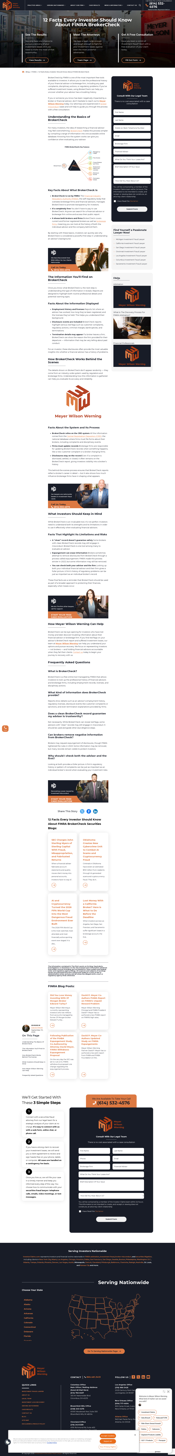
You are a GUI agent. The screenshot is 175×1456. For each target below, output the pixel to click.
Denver (55, 1262)
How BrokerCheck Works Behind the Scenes (31, 1056)
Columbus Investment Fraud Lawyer (131, 260)
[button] (8, 1442)
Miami (54, 1259)
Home (23, 72)
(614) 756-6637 (77, 1393)
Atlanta (26, 1262)
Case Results (94, 5)
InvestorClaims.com (31, 1257)
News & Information (113, 5)
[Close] (135, 1435)
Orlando (40, 1262)
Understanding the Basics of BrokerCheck (33, 1043)
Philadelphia (131, 1259)
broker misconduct (123, 1257)
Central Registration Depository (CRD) (84, 436)
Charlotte (124, 1262)
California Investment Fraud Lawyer (130, 243)
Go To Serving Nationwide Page (103, 1351)
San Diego (107, 1259)
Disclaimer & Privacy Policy (33, 1424)
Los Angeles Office (123, 1385)
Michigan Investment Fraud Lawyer (130, 239)
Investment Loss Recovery (33, 1402)
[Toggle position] (164, 1391)
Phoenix (48, 1262)
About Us (26, 1395)
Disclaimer (134, 201)
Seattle (115, 1259)
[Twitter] (82, 811)
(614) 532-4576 (157, 5)
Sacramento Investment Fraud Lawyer (131, 264)
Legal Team (26, 1398)
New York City (45, 1259)
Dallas (86, 1259)
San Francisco (96, 1259)
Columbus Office (83, 1387)
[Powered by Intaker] (158, 1451)
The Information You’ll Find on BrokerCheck (33, 1049)
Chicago (72, 1259)
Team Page (82, 60)
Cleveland (96, 1262)
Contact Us (132, 5)
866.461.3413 (93, 1377)
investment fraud (107, 1257)
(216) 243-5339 (76, 1425)
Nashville (139, 1262)
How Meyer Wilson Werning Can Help (32, 1069)
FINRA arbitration (92, 1257)
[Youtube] (148, 1377)
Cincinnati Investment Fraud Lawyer (130, 252)
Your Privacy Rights (108, 1447)
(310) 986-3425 (121, 1388)
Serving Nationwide (55, 5)
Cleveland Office (78, 1422)
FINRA (34, 72)
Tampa (33, 1262)
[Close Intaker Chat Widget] (168, 1391)
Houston (79, 1259)
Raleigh (132, 1262)
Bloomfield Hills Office (80, 1406)
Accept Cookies (107, 1436)
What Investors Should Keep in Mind (33, 1063)
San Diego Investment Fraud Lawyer (131, 247)
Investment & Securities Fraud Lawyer (48, 1453)
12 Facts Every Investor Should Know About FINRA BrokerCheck (63, 72)
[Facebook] (88, 811)
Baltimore (115, 1262)
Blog (28, 72)
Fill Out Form (131, 60)
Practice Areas (34, 5)
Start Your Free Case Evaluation (61, 616)
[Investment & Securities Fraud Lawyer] (11, 5)
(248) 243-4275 (77, 1409)
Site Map (25, 1420)
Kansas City (85, 1265)
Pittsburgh (105, 1262)
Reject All (108, 1441)
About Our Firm (77, 5)
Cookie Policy (52, 1442)
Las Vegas (63, 1262)
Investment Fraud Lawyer (33, 1391)
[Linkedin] (95, 811)
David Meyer (37, 1028)
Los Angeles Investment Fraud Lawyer (131, 256)
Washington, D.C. (144, 1259)
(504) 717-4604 (122, 1403)
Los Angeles (62, 1259)
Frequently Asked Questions (32, 1075)
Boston (122, 1259)
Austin (71, 1262)
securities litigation (144, 1257)
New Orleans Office (124, 1401)
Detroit (88, 1262)
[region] (73, 1441)
